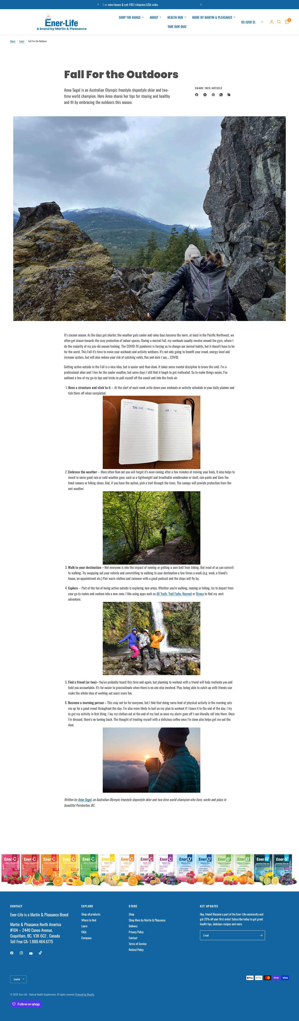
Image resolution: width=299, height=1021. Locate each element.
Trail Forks (174, 593)
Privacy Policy (136, 932)
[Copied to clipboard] (229, 94)
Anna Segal (84, 799)
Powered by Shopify (84, 994)
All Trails (161, 593)
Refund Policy (136, 949)
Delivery (133, 926)
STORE (133, 906)
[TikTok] (43, 952)
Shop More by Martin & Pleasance (147, 920)
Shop (131, 914)
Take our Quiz (177, 26)
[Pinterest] (214, 94)
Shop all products (90, 914)
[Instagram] (24, 952)
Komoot (187, 593)
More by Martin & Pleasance (212, 17)
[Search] (279, 22)
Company (86, 937)
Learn (21, 41)
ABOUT (154, 17)
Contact (133, 937)
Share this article (208, 88)
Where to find (88, 920)
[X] (205, 94)
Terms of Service (137, 943)
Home (12, 41)
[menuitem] (131, 17)
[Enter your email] (261, 935)
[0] (286, 22)
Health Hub (175, 17)
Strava (200, 593)
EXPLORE (87, 906)
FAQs (84, 932)
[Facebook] (197, 94)
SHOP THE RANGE (130, 17)
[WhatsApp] (221, 94)
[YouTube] (33, 953)
